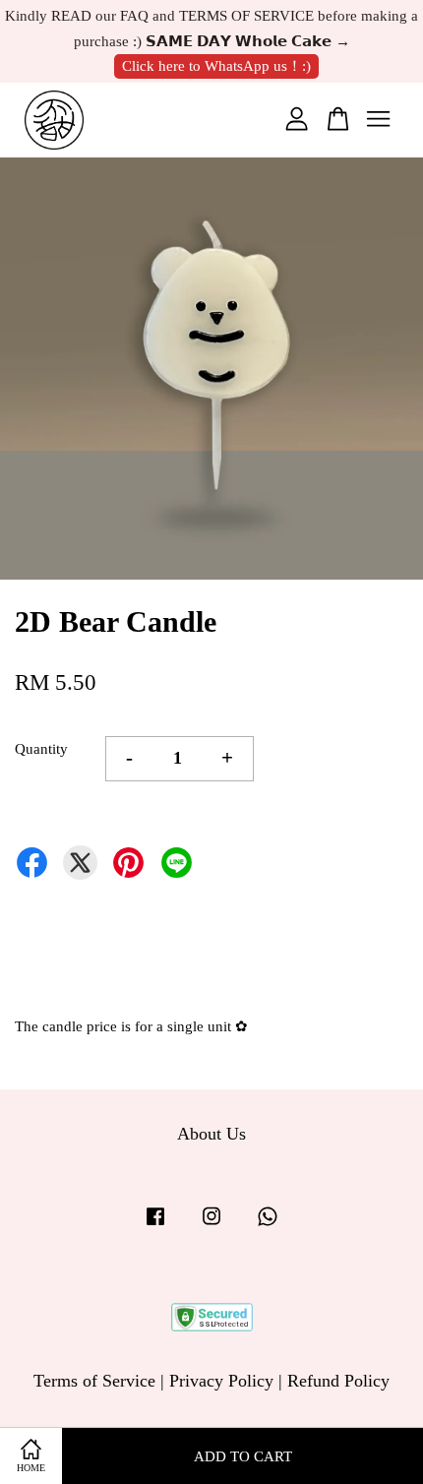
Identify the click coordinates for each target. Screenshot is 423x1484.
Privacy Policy (221, 1381)
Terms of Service (94, 1381)
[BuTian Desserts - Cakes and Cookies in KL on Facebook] (155, 1224)
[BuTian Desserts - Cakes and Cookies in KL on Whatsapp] (267, 1224)
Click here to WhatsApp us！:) (216, 66)
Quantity (41, 749)
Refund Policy (338, 1381)
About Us (211, 1134)
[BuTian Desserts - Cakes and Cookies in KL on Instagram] (211, 1224)
